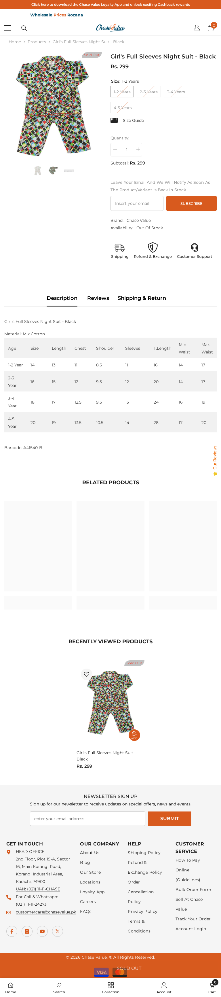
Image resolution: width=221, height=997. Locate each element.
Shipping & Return (142, 298)
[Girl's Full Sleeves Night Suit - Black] (110, 702)
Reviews (98, 298)
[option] (53, 106)
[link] (38, 599)
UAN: (21, 889)
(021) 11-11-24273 (31, 904)
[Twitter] (57, 931)
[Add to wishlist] (86, 674)
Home (15, 41)
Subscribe (191, 203)
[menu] (7, 27)
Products (37, 41)
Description (62, 298)
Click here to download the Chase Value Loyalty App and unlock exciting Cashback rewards (110, 4)
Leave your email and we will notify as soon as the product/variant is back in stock (160, 186)
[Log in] (197, 28)
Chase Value (139, 220)
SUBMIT (169, 818)
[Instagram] (27, 931)
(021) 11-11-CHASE (43, 889)
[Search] (24, 28)
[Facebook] (11, 931)
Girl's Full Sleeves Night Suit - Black (106, 756)
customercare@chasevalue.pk (46, 912)
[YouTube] (42, 931)
